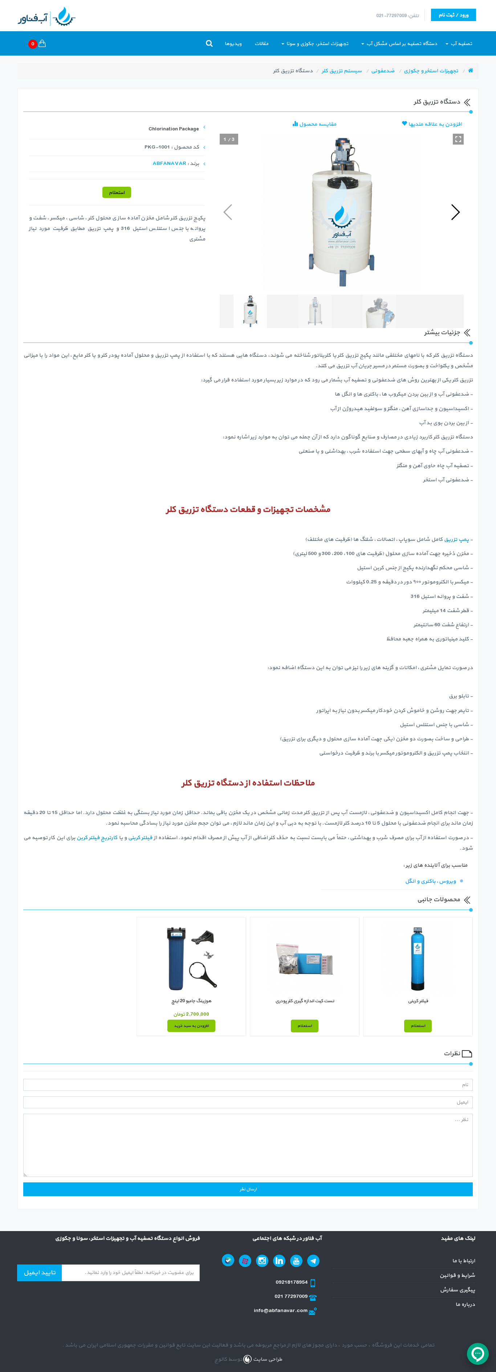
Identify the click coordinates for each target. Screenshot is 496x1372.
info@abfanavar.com (281, 1311)
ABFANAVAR (169, 163)
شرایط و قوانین (457, 1275)
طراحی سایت (267, 1359)
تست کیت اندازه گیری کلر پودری (304, 1001)
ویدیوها (233, 44)
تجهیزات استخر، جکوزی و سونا (316, 44)
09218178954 (292, 1282)
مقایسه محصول (317, 124)
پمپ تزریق (456, 539)
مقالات (261, 44)
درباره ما (465, 1304)
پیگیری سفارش (457, 1290)
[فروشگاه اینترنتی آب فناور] (470, 71)
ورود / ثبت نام (453, 15)
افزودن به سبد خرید (191, 1026)
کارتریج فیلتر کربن (96, 838)
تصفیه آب (460, 44)
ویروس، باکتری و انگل (430, 881)
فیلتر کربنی (140, 838)
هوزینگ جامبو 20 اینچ (191, 1001)
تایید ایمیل (39, 1273)
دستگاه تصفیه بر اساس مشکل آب (401, 44)
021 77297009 (292, 1296)
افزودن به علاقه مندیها (434, 124)
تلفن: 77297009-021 (397, 16)
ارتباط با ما (463, 1261)
